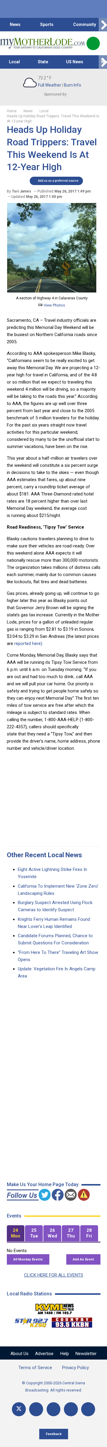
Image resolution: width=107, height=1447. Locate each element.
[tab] (16, 1233)
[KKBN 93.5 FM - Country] (72, 1321)
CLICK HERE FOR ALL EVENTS (53, 1275)
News (15, 24)
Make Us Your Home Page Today (42, 1184)
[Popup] (93, 43)
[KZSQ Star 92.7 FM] (28, 1321)
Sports (47, 24)
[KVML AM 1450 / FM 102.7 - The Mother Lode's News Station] (54, 1307)
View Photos (54, 305)
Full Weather (49, 85)
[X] (19, 1409)
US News (74, 61)
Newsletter (86, 1353)
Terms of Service (35, 1367)
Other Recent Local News (44, 855)
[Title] (88, 1409)
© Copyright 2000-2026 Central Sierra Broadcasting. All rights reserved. (53, 1386)
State (43, 61)
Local (14, 61)
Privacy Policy (75, 1367)
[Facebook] (36, 1409)
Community (84, 24)
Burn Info (72, 85)
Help (64, 1353)
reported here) (28, 643)
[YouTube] (54, 1409)
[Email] (71, 1409)
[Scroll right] (103, 24)
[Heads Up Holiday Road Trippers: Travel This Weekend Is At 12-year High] (51, 291)
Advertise (44, 1353)
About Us (19, 1353)
